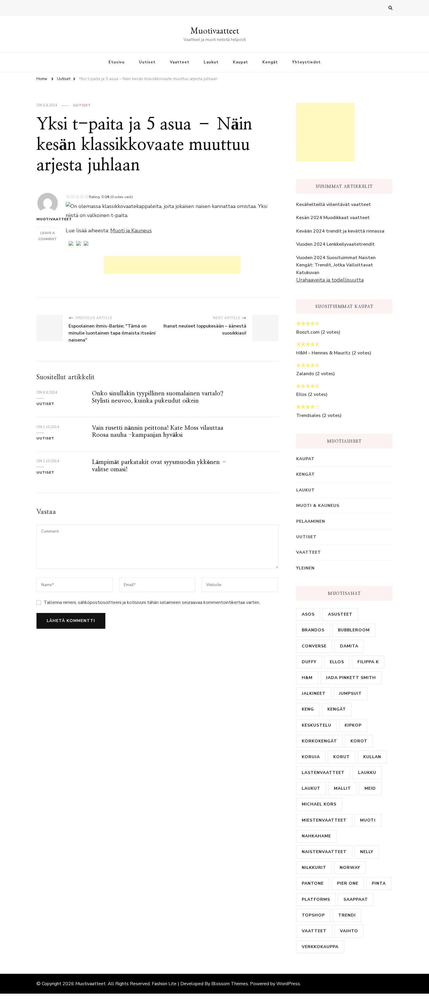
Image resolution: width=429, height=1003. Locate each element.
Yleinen (305, 568)
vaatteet (314, 931)
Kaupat (240, 62)
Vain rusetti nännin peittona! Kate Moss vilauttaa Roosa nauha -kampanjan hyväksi (157, 432)
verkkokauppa (320, 947)
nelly (366, 852)
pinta (379, 883)
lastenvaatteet (323, 772)
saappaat (355, 899)
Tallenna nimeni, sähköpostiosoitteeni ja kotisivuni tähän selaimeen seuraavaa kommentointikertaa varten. (152, 602)
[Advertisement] (172, 265)
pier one (347, 883)
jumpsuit (350, 693)
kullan (372, 757)
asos (308, 614)
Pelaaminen (310, 521)
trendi (347, 915)
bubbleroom (354, 630)
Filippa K (368, 662)
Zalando (305, 373)
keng (308, 709)
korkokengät (319, 741)
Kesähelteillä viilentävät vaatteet (333, 204)
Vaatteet (179, 62)
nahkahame (316, 836)
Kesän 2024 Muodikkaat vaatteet (333, 217)
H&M (307, 677)
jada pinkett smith (351, 677)
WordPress (288, 984)
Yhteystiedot (306, 62)
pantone (313, 883)
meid (370, 788)
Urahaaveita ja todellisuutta (330, 279)
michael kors (319, 804)
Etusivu (117, 62)
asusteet (340, 614)
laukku (367, 772)
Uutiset (147, 62)
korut (341, 757)
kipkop (353, 725)
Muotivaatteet (214, 30)
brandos (313, 630)
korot (358, 741)
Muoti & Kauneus (317, 505)
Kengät (270, 62)
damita (349, 646)
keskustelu (316, 725)
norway (350, 867)
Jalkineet (314, 693)
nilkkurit (314, 867)
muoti (368, 820)
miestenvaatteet (324, 820)
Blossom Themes (229, 984)
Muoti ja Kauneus (131, 230)
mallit (342, 788)
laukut (311, 788)
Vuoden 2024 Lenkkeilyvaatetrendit (335, 244)
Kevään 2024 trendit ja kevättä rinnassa (340, 231)
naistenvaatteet (324, 852)
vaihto (349, 931)
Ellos (301, 394)
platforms (316, 899)
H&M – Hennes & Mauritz (323, 353)
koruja (311, 757)
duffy (309, 662)
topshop (313, 915)
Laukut (211, 62)
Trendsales (308, 415)
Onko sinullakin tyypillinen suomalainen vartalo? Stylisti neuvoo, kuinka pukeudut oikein (157, 397)
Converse (314, 646)
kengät (336, 709)
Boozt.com (308, 332)
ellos (337, 662)
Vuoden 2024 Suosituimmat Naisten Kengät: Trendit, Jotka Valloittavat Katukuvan (336, 265)
